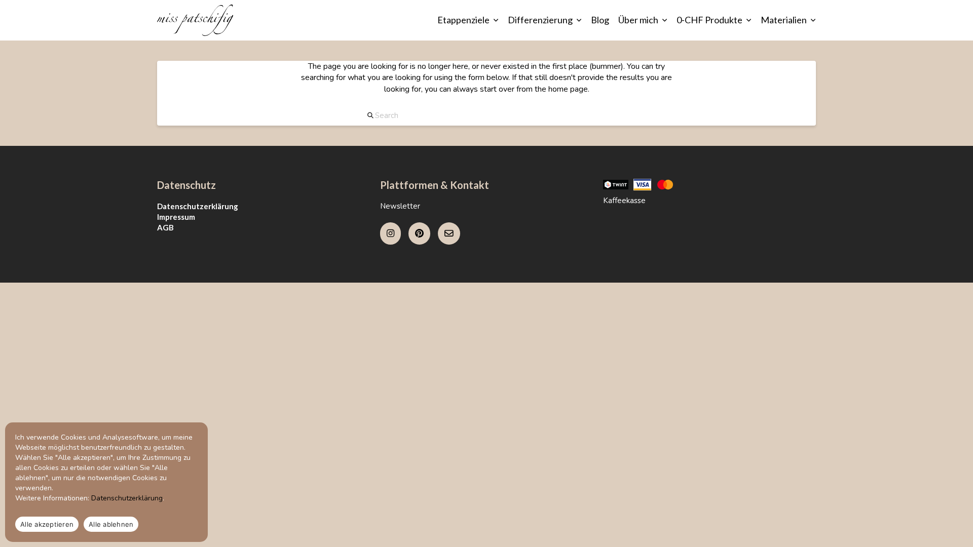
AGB (165, 227)
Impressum (176, 216)
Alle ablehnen (111, 524)
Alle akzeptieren (46, 524)
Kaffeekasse (624, 201)
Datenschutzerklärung (197, 206)
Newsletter (400, 206)
